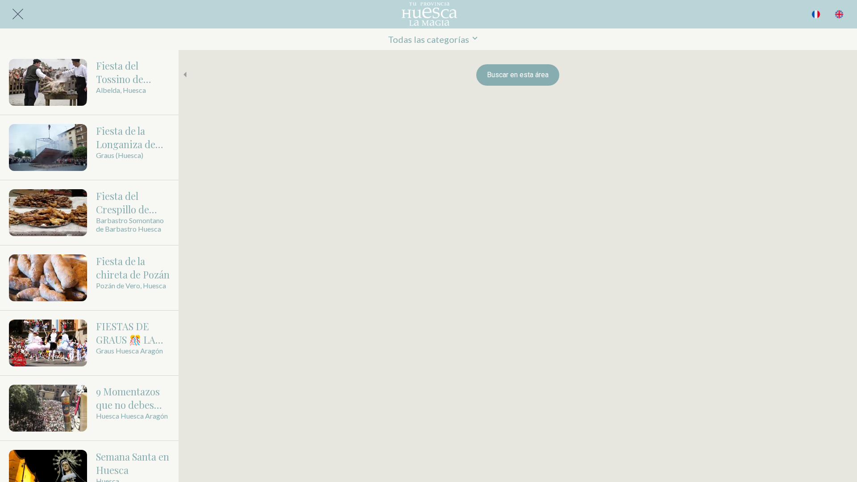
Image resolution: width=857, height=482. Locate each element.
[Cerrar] (17, 14)
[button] (428, 39)
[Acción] (839, 14)
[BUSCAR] (816, 14)
